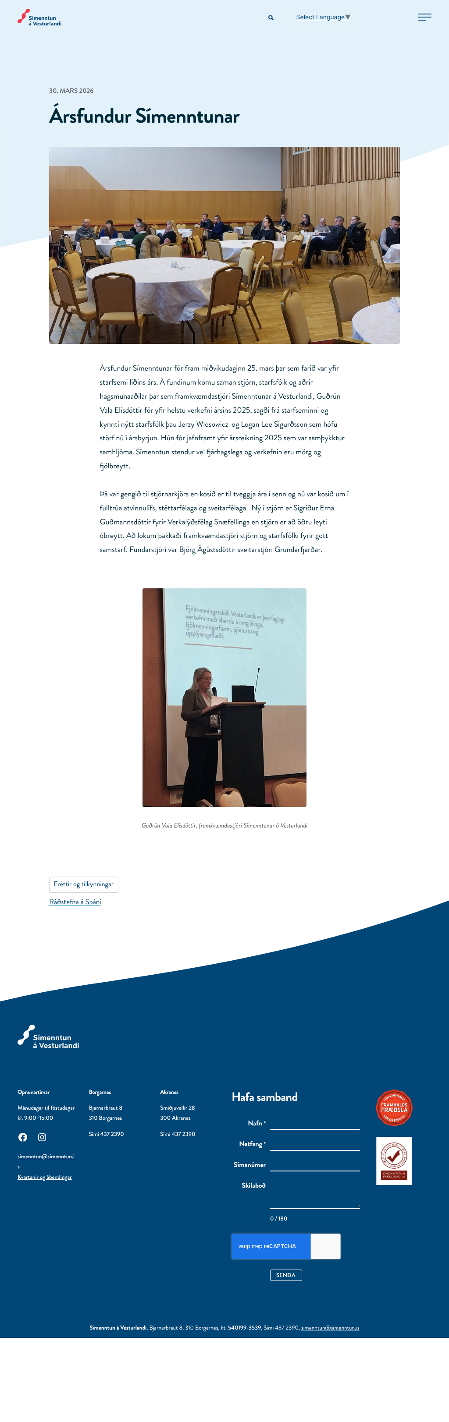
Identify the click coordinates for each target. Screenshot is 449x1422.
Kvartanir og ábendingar (45, 1177)
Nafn (257, 1123)
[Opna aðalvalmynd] (424, 17)
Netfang (252, 1144)
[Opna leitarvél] (271, 18)
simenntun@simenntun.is (330, 1328)
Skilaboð (254, 1186)
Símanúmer (250, 1165)
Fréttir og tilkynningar (84, 884)
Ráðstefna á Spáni (75, 902)
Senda (286, 1275)
